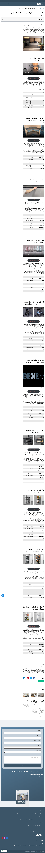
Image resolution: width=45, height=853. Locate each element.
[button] (10, 4)
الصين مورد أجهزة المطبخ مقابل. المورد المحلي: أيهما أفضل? (42, 701)
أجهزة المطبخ (40, 810)
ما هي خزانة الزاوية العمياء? (26, 699)
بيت (43, 8)
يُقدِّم (22, 765)
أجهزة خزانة (40, 816)
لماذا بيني (41, 822)
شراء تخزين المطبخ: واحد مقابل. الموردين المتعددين (34, 700)
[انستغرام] (4, 838)
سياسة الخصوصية (27, 851)
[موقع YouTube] (2, 838)
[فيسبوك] (7, 838)
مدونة (40, 8)
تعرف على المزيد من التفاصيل (34, 78)
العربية (5, 850)
